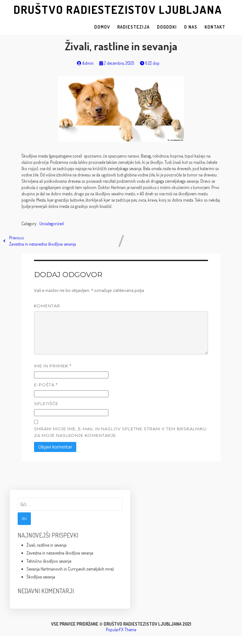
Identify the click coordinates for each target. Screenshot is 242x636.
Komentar (47, 305)
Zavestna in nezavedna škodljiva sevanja (59, 552)
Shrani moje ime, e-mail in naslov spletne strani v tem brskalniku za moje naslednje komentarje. (120, 432)
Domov (102, 27)
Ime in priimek (53, 365)
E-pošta (46, 384)
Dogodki (167, 27)
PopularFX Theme (121, 629)
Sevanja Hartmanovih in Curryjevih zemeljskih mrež (70, 569)
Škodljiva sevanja (40, 576)
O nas (190, 27)
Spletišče (46, 403)
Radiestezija (133, 27)
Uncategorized (51, 223)
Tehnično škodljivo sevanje (48, 561)
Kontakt (215, 27)
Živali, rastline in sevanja (46, 545)
